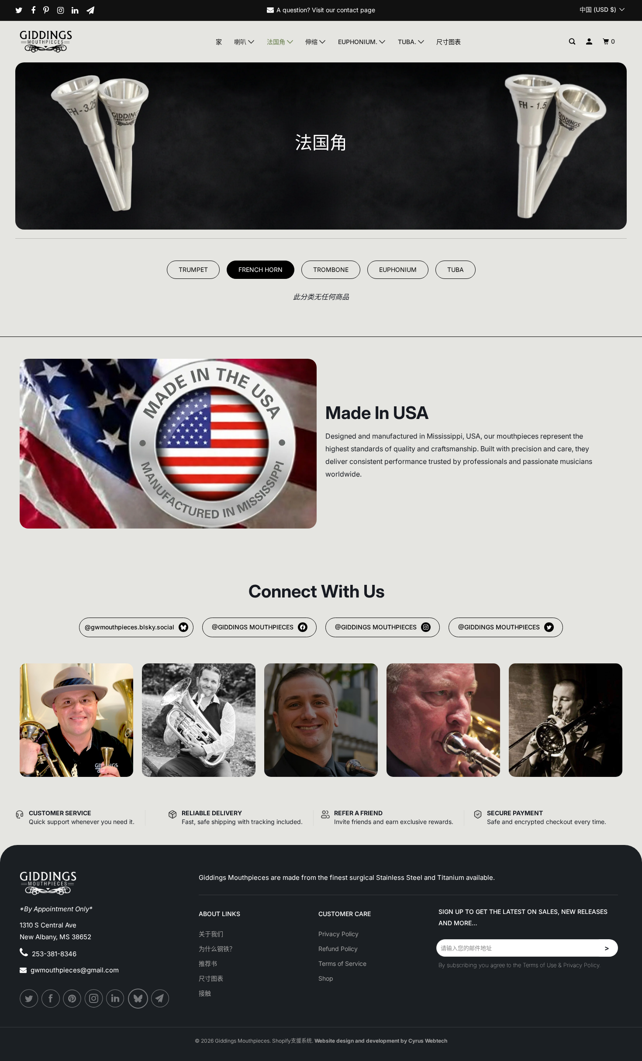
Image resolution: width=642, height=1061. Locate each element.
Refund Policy (338, 948)
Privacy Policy (338, 933)
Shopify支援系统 (292, 1040)
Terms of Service (342, 963)
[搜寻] (572, 41)
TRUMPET (193, 269)
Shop (325, 978)
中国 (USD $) (599, 9)
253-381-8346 (54, 954)
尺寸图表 (448, 41)
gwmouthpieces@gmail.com (75, 970)
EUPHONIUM (398, 269)
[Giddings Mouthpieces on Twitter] (22, 10)
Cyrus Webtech (427, 1040)
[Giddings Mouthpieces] (66, 41)
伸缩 (312, 41)
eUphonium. (358, 41)
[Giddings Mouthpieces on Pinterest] (49, 10)
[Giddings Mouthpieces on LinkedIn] (78, 10)
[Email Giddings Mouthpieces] (93, 10)
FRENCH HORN (260, 269)
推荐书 (208, 963)
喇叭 (241, 41)
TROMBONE (331, 269)
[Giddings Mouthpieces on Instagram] (63, 10)
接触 (205, 993)
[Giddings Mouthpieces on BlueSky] (138, 999)
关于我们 (211, 933)
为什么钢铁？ (217, 948)
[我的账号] (589, 41)
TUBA (455, 269)
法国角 (277, 41)
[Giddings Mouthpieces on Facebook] (36, 10)
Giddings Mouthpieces (242, 1040)
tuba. (408, 41)
